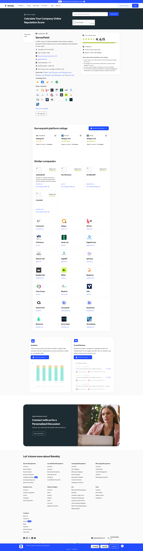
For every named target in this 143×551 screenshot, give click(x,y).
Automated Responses (29, 480)
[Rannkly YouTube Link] (35, 538)
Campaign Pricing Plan (77, 482)
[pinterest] (69, 75)
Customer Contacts (76, 479)
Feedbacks (26, 498)
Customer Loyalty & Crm (78, 495)
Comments (50, 477)
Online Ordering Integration (79, 503)
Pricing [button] (29, 5)
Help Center (26, 532)
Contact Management (101, 471)
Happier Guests (100, 495)
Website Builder (76, 508)
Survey (25, 495)
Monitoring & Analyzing (53, 471)
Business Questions (28, 474)
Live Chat (49, 503)
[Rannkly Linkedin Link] (32, 538)
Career (25, 521)
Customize (114, 546)
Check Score (114, 14)
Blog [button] (52, 5)
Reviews (49, 495)
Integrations (99, 498)
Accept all (95, 546)
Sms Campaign (75, 469)
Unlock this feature (39, 357)
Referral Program (27, 529)
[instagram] (59, 75)
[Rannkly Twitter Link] (29, 538)
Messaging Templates (77, 477)
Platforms (25, 526)
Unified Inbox (99, 469)
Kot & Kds (74, 492)
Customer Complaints (28, 492)
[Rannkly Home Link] (9, 5)
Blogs (24, 524)
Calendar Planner (51, 474)
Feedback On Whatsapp (78, 498)
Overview (25, 466)
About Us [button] (58, 5)
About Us (25, 516)
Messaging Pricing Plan (102, 477)
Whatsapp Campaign (77, 471)
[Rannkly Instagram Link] (27, 538)
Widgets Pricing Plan (52, 506)
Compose (49, 469)
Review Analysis (27, 471)
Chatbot (49, 498)
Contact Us (26, 518)
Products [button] (21, 5)
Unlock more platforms (98, 128)
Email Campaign (76, 474)
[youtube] (56, 72)
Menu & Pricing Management (79, 506)
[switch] (122, 546)
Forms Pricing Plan (28, 500)
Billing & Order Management (79, 490)
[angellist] (49, 75)
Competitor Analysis (28, 477)
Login (135, 5)
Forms (48, 500)
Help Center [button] (36, 5)
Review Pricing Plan (28, 482)
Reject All (104, 546)
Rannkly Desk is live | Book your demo (73, 1)
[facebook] (66, 72)
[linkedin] (40, 75)
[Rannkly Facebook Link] (24, 538)
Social (49, 492)
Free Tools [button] (45, 5)
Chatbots (98, 474)
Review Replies (27, 469)
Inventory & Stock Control (78, 500)
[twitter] (47, 72)
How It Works (99, 492)
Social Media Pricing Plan (54, 479)
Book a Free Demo (124, 5)
